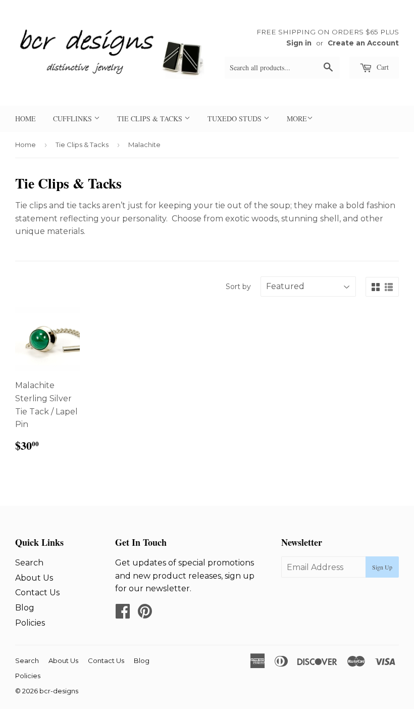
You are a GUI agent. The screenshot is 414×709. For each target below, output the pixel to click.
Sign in (299, 43)
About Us (34, 578)
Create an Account (363, 43)
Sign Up (382, 567)
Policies (30, 623)
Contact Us (37, 592)
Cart (382, 67)
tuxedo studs (236, 118)
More (297, 118)
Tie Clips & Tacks (82, 144)
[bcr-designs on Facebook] (122, 614)
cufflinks (73, 118)
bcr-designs (58, 691)
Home (25, 144)
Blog (24, 607)
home (25, 118)
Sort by (238, 286)
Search (29, 563)
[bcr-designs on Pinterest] (144, 614)
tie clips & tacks (150, 118)
